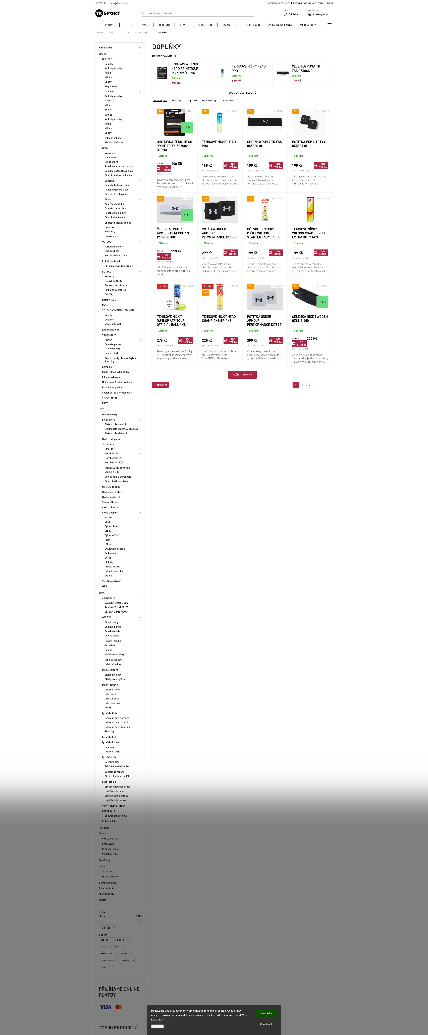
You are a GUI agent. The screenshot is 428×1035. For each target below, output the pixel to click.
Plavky (108, 339)
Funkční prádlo (113, 641)
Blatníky (109, 562)
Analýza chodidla (114, 204)
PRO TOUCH (109, 953)
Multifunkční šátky (114, 654)
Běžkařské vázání (114, 771)
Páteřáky (109, 747)
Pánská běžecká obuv (116, 189)
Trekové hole (112, 251)
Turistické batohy (114, 246)
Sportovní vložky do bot (118, 222)
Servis (102, 833)
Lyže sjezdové (110, 684)
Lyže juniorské (112, 703)
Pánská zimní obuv (115, 213)
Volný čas (110, 153)
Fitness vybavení (111, 377)
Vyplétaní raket (113, 324)
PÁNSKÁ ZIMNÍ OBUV (116, 607)
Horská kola (111, 453)
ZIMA (101, 592)
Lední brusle (109, 782)
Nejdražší (192, 100)
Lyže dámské (112, 698)
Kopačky (109, 276)
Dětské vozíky (109, 414)
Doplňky (109, 294)
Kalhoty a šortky (113, 68)
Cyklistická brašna (115, 548)
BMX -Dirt (110, 449)
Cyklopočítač (112, 535)
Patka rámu (111, 553)
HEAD (106, 946)
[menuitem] (112, 25)
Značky (103, 899)
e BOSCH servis (107, 882)
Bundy (108, 82)
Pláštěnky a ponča (112, 387)
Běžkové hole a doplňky (118, 776)
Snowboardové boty (116, 815)
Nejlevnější (177, 100)
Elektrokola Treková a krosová (121, 429)
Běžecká (109, 180)
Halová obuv (111, 236)
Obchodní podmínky (279, 3)
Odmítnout (266, 1024)
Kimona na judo (111, 329)
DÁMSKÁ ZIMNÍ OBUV (116, 603)
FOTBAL (106, 271)
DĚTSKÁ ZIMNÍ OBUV (116, 611)
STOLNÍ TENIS (109, 397)
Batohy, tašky (109, 300)
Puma (126, 953)
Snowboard (108, 811)
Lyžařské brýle (112, 751)
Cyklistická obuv (111, 487)
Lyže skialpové (110, 670)
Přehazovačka (112, 566)
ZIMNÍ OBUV (109, 598)
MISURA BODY (106, 894)
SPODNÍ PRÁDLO (114, 142)
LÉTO (101, 409)
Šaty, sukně (111, 86)
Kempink (107, 367)
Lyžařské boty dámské (117, 718)
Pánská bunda (112, 631)
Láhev (108, 544)
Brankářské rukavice (116, 285)
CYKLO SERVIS (110, 838)
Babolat (107, 940)
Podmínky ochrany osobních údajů (313, 3)
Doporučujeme (160, 100)
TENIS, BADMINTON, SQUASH (118, 310)
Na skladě (108, 928)
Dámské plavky (113, 344)
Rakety (108, 315)
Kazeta (108, 517)
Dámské (109, 64)
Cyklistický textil (111, 497)
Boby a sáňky (109, 821)
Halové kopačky (113, 281)
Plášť (107, 539)
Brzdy (108, 531)
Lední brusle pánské (116, 791)
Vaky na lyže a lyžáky (113, 805)
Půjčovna (104, 827)
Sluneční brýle (110, 502)
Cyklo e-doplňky (111, 439)
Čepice (108, 650)
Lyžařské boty (109, 713)
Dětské (108, 114)
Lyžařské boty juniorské (117, 727)
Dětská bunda (112, 635)
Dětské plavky (112, 353)
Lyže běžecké (109, 757)
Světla (108, 557)
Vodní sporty (109, 335)
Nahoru (162, 384)
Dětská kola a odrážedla (118, 476)
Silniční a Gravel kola (116, 481)
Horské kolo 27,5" (114, 462)
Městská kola (112, 472)
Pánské (109, 91)
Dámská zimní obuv (115, 208)
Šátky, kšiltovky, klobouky (115, 372)
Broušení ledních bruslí (117, 786)
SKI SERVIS (108, 844)
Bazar (102, 866)
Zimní (108, 199)
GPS (104, 586)
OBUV (105, 148)
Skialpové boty (113, 674)
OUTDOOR (107, 241)
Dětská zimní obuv (115, 217)
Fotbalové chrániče (115, 290)
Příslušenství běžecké (117, 766)
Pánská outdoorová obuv (118, 166)
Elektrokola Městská (116, 433)
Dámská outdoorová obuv (119, 171)
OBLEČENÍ (107, 59)
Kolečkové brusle (111, 261)
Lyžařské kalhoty (114, 664)
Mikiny (108, 77)
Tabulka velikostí (114, 138)
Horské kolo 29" (113, 458)
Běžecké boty (112, 762)
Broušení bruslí (110, 849)
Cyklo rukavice (110, 507)
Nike (119, 946)
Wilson (128, 960)
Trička (108, 73)
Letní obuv (110, 157)
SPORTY (103, 53)
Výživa (108, 575)
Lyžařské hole (112, 689)
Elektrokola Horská (115, 424)
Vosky (108, 707)
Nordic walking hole (116, 255)
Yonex (106, 967)
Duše (107, 522)
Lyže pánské (111, 694)
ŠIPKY (105, 403)
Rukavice (110, 645)
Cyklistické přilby (111, 492)
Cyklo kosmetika (114, 571)
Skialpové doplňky (115, 679)
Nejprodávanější (210, 100)
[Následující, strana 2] (303, 385)
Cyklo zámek (112, 526)
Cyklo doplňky (110, 512)
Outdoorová (111, 162)
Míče (104, 305)
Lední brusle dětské (115, 800)
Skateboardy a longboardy (117, 392)
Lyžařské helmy (110, 742)
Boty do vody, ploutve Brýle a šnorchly (120, 360)
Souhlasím (266, 1013)
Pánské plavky (112, 348)
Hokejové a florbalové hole (117, 382)
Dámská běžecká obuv (117, 185)
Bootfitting (105, 860)
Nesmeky (110, 231)
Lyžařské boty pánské (116, 722)
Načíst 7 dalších (242, 374)
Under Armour (110, 960)
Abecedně (228, 100)
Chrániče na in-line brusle (119, 266)
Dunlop (123, 940)
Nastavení (157, 1026)
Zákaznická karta (108, 888)
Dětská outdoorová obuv (118, 175)
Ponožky (109, 227)
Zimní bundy (111, 622)
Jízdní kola (108, 444)
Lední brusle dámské (116, 795)
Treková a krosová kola (117, 468)
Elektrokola (108, 419)
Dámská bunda (113, 626)
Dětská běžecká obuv (116, 194)
